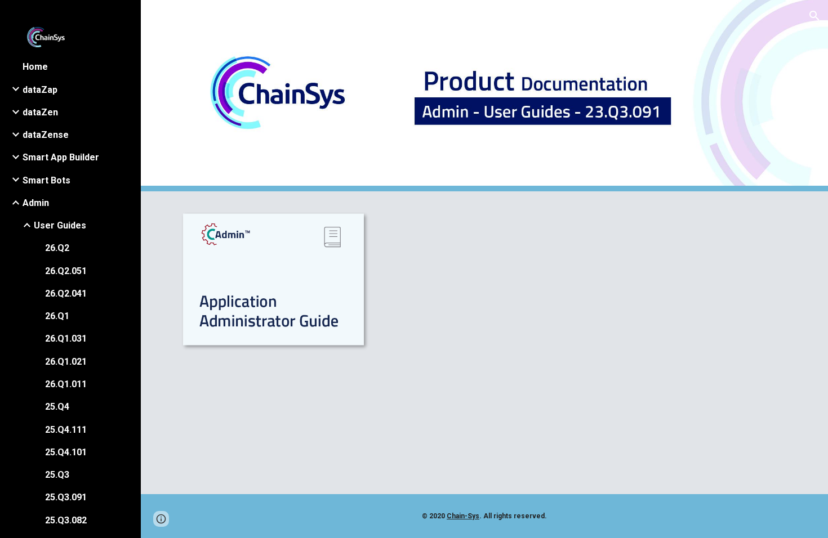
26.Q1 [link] (57, 316)
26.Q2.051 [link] (66, 271)
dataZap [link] (40, 89)
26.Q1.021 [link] (66, 361)
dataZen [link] (40, 112)
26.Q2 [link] (57, 248)
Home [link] (35, 66)
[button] (814, 15)
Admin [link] (36, 203)
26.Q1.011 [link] (66, 384)
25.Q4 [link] (57, 406)
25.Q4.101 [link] (66, 452)
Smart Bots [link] (46, 180)
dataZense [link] (46, 134)
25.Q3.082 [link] (66, 520)
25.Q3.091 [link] (66, 497)
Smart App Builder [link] (61, 157)
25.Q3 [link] (57, 474)
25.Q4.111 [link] (66, 429)
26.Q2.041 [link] (66, 293)
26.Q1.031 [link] (66, 338)
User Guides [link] (60, 225)
